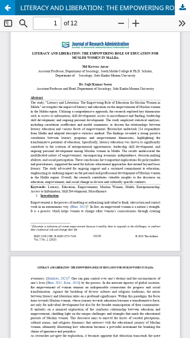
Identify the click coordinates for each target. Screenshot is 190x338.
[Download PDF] (182, 7)
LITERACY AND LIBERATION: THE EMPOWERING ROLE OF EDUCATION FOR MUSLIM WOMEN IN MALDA (105, 7)
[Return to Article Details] (7, 7)
